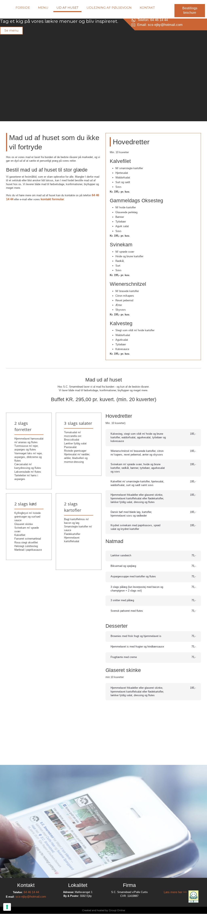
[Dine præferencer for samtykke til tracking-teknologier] (7, 907)
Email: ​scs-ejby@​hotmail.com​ (159, 25)
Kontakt (147, 7)
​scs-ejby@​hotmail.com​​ (31, 896)
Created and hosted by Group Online (103, 910)
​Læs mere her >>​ (176, 892)
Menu (43, 7)
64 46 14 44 (31, 892)
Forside (23, 7)
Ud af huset (67, 7)
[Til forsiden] (26, 26)
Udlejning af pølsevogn (109, 7)
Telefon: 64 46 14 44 (151, 20)
